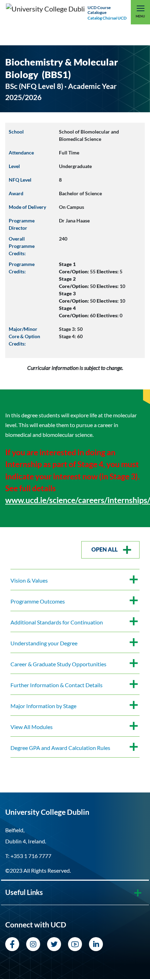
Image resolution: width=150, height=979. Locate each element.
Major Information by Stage (43, 706)
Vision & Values (29, 580)
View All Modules (31, 726)
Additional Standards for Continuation (56, 622)
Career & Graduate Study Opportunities (58, 664)
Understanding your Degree (43, 643)
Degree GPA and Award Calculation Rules (60, 747)
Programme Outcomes (37, 601)
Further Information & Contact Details (56, 685)
